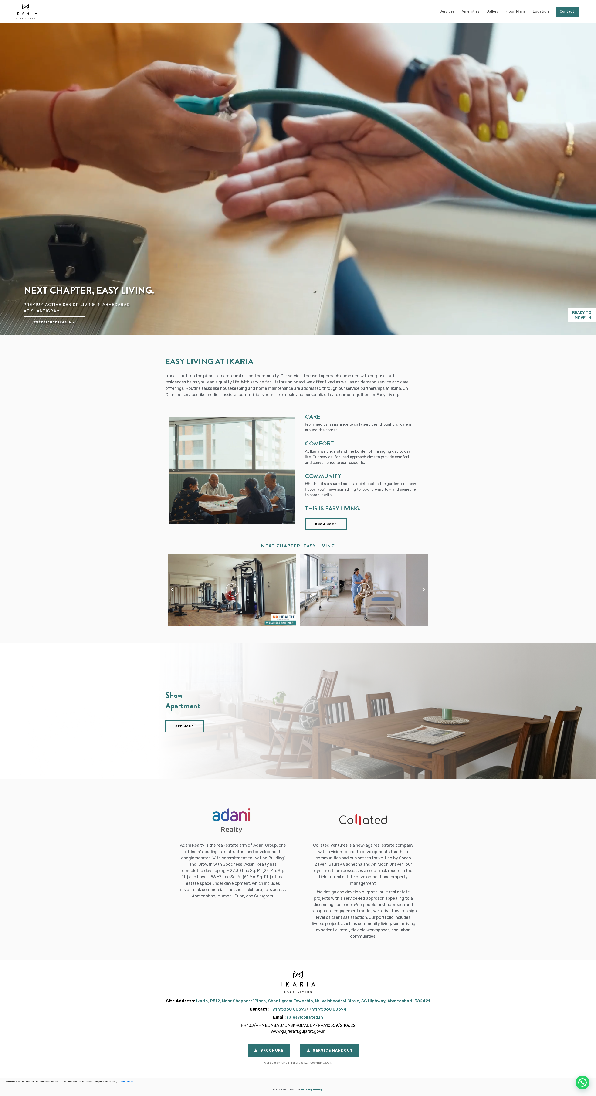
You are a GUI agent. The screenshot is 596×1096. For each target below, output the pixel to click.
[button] (172, 589)
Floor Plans (515, 11)
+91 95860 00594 (328, 1009)
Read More (126, 1081)
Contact (567, 12)
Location (541, 11)
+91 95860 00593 (288, 1009)
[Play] (232, 590)
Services (447, 11)
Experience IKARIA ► (54, 322)
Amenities (471, 11)
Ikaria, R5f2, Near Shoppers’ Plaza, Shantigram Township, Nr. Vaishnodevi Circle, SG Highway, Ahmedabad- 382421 (313, 1001)
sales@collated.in (305, 1017)
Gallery (493, 11)
